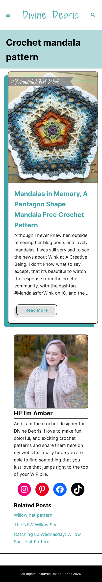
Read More (38, 311)
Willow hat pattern (33, 515)
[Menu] (8, 15)
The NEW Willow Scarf (37, 524)
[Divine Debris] (50, 15)
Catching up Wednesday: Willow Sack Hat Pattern (47, 538)
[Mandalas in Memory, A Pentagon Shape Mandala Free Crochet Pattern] (53, 127)
